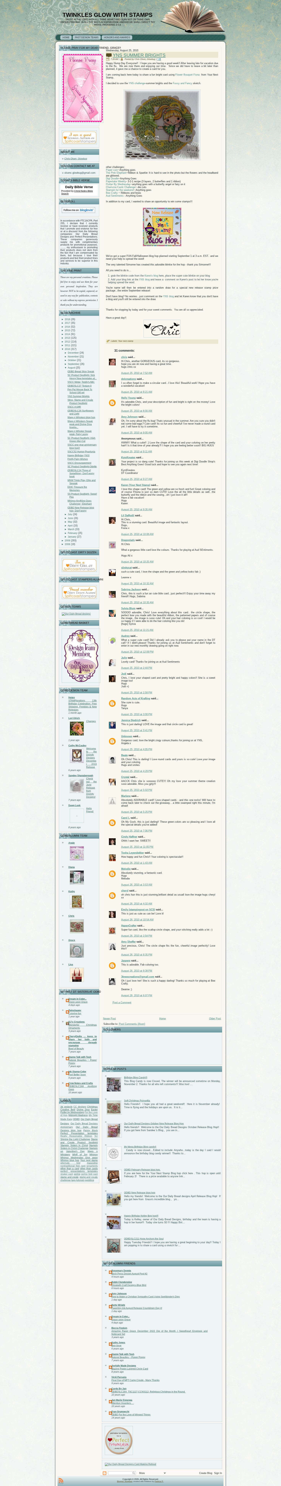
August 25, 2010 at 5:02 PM (136, 790)
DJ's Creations (76, 1022)
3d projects (66, 1106)
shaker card (66, 1174)
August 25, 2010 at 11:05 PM (137, 846)
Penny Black (90, 1130)
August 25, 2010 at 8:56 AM (136, 410)
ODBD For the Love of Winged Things (130, 1414)
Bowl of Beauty (76, 1048)
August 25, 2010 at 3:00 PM (136, 714)
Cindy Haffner (129, 836)
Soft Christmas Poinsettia (137, 1100)
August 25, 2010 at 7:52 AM (136, 373)
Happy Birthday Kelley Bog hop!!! (141, 1215)
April (70, 525)
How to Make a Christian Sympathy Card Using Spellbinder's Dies (145, 1296)
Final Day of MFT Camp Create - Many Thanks (135, 1380)
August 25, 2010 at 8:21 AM (136, 391)
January (72, 536)
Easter (94, 1109)
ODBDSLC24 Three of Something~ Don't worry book (80, 473)
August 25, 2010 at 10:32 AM (137, 583)
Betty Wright (118, 1305)
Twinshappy (74, 1010)
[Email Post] (159, 59)
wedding (89, 1180)
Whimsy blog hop (69, 1160)
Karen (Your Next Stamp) (135, 485)
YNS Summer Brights (78, 396)
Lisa (70, 964)
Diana (71, 867)
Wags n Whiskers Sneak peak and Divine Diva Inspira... (80, 424)
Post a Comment (122, 1002)
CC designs (79, 1106)
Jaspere (125, 960)
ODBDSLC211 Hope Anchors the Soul (144, 1238)
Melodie (126, 868)
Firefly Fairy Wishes (77, 459)
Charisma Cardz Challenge (120, 187)
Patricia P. (159, 1481)
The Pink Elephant (116, 172)
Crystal (125, 777)
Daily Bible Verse (79, 187)
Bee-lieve (116, 1345)
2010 (67, 349)
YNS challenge (137, 83)
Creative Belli (67, 1109)
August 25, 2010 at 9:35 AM (136, 509)
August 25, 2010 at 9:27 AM (136, 479)
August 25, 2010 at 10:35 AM (137, 602)
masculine (92, 1163)
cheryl (124, 890)
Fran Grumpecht (120, 1411)
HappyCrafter (128, 925)
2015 (67, 330)
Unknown (126, 736)
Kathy (71, 891)
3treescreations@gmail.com (137, 976)
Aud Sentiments (115, 195)
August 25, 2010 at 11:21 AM (137, 630)
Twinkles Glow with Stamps (108, 15)
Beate (124, 755)
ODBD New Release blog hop (139, 1192)
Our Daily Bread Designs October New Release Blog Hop (154, 1123)
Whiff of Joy (79, 1154)
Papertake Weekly (116, 181)
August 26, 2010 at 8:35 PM (136, 954)
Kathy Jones (118, 1342)
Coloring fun (74, 1013)
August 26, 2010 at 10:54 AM (137, 919)
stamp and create (69, 1177)
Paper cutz (112, 169)
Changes (91, 721)
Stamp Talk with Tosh (79, 1057)
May (70, 522)
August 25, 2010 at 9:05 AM (136, 432)
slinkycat (126, 567)
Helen (71, 697)
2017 (67, 323)
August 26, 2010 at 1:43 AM (136, 862)
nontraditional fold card (72, 1166)
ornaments (92, 1166)
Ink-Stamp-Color (77, 1071)
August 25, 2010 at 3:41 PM (136, 730)
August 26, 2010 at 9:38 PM (136, 970)
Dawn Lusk (74, 805)
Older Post (215, 1018)
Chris (71, 916)
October (72, 360)
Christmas (92, 1106)
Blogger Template (124, 1481)
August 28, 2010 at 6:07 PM (136, 995)
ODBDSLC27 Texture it (79, 386)
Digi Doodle (112, 178)
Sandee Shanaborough (80, 775)
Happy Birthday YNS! (78, 455)
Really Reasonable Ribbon (76, 1136)
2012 (67, 341)
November (73, 356)
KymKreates (128, 457)
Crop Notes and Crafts (80, 1083)
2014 (67, 334)
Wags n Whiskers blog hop (81, 417)
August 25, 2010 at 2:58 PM (136, 692)
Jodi (123, 673)
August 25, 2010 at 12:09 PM (137, 651)
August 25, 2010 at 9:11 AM (136, 451)
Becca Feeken (119, 1328)
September (73, 364)
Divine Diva (83, 1109)
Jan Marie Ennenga (121, 1400)
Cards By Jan (118, 1388)
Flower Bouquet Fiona (187, 74)
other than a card (69, 1168)
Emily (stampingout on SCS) (138, 909)
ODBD (76, 1119)
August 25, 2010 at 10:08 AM (137, 534)
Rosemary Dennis (121, 1270)
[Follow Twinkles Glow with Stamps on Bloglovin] (78, 213)
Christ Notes (81, 191)
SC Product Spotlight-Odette (82, 466)
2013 (67, 338)
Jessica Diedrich (131, 720)
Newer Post (109, 1018)
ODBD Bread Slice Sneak (80, 371)
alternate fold (70, 1163)
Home (162, 1018)
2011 (67, 345)
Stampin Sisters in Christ (74, 1145)
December (73, 352)
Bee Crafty (112, 192)
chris (124, 357)
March (71, 529)
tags (73, 1180)
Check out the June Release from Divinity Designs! (91, 787)
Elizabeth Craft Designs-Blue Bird (128, 1285)
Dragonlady (128, 540)
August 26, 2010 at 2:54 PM (136, 935)
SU (96, 1136)
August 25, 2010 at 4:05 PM (136, 749)
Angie (71, 843)
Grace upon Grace (78, 1002)
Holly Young (128, 397)
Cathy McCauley (77, 745)
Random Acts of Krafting (135, 698)
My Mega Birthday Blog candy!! (140, 1146)
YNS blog (144, 279)
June (70, 518)
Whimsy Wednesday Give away (79, 1157)
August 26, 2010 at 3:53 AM (136, 884)
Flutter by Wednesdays (72, 1112)
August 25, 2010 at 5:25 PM (136, 811)
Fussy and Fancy (182, 83)
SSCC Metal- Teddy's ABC (81, 382)
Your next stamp (89, 1160)
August (71, 367)
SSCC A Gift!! (74, 407)
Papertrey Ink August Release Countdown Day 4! (136, 1308)
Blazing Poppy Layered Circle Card (129, 1368)
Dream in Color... (77, 999)
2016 (67, 326)
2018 (67, 319)
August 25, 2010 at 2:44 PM (136, 667)
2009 (67, 540)
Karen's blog (151, 275)
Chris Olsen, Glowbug (75, 158)
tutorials (80, 1180)
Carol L (125, 817)
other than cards (89, 1168)
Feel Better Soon (77, 1074)
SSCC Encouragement (79, 463)
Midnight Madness (78, 1115)
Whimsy (93, 1154)
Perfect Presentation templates (79, 1133)
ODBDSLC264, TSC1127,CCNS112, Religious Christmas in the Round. (148, 1391)
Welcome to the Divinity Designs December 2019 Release (91, 757)
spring (77, 1174)
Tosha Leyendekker (132, 852)
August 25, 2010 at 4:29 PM (136, 771)
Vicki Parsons (119, 1377)
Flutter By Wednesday (118, 184)
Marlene (126, 796)
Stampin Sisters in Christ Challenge (79, 1146)
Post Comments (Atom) (132, 1023)
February (72, 533)
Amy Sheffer (128, 941)
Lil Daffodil (127, 515)
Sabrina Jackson (131, 589)
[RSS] (61, 1481)
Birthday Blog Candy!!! (135, 1077)
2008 (67, 544)
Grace (71, 940)
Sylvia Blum (128, 608)
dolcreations (128, 378)
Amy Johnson (129, 416)
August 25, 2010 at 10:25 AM (137, 561)
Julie (124, 657)
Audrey (125, 635)
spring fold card (89, 1174)
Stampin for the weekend (119, 190)
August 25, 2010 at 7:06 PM (136, 830)
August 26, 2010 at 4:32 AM (136, 903)
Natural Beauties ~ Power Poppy (128, 1357)
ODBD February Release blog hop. (142, 1169)
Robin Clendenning (121, 1282)
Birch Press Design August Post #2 (129, 1273)
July (70, 514)
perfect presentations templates (79, 1171)
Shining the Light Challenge (75, 1139)
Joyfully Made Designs (123, 1365)
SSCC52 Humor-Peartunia (81, 451)
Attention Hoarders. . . (122, 1403)
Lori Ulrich (74, 718)
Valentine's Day (75, 1151)
